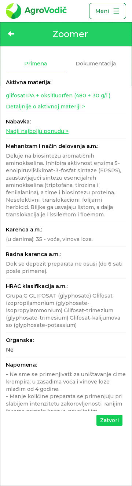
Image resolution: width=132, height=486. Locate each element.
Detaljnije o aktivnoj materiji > (45, 106)
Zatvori (109, 420)
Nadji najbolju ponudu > (37, 131)
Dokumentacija (96, 63)
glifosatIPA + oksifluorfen (58, 95)
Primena (35, 63)
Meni (102, 11)
